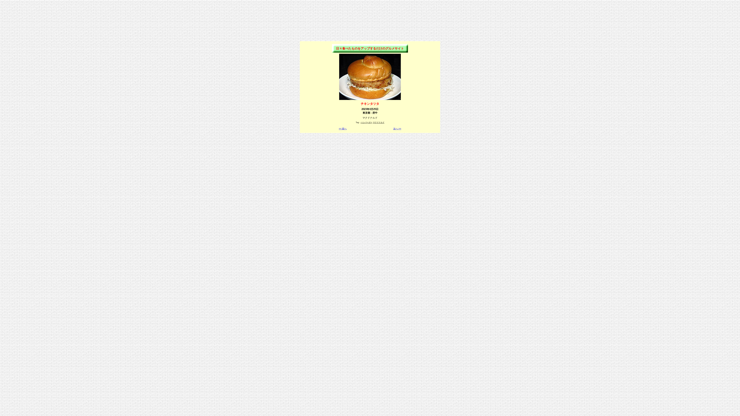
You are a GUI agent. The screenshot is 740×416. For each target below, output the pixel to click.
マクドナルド (378, 122)
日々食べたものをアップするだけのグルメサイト (370, 48)
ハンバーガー (366, 122)
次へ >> (397, 128)
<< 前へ (343, 128)
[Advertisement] (370, 10)
